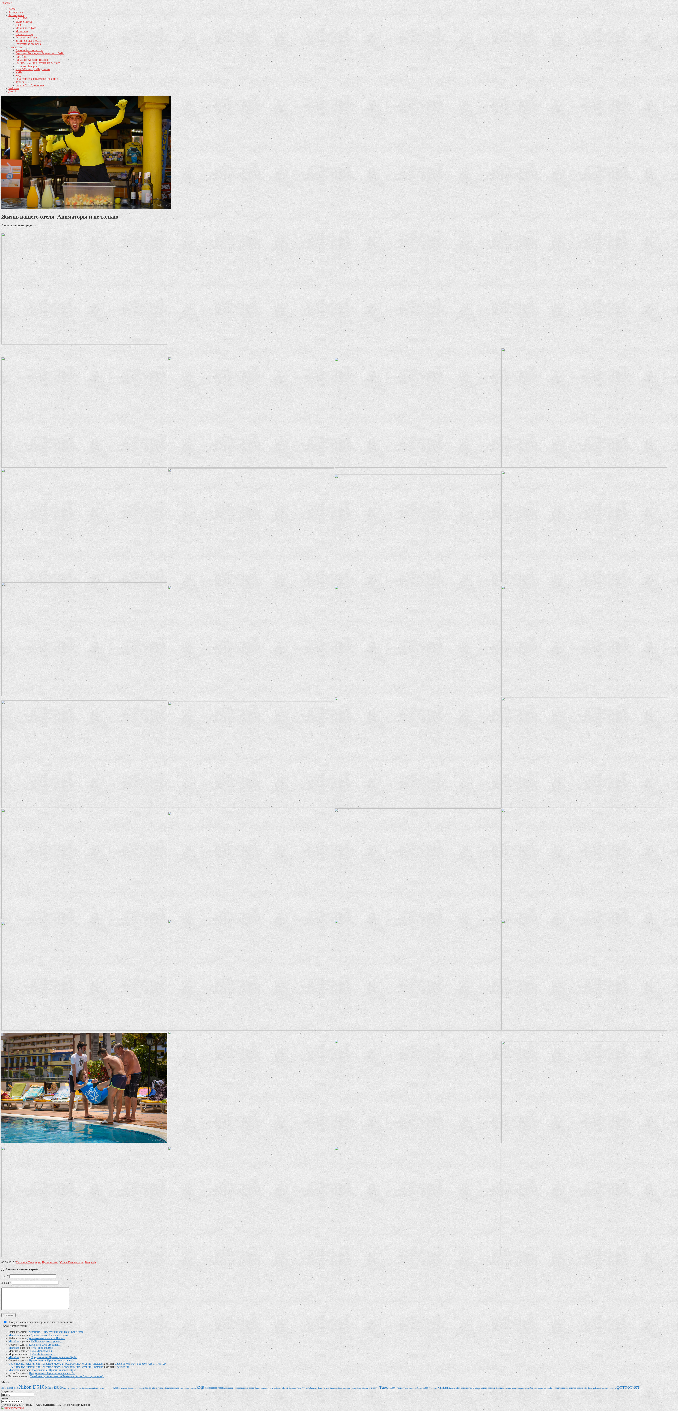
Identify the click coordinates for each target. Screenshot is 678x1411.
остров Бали (549, 1388)
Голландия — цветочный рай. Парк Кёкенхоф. (55, 1331)
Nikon (4, 1388)
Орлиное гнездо (349, 1388)
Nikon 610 (12, 1387)
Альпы (116, 1387)
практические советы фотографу (571, 1388)
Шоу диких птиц (464, 1388)
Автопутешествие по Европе (75, 1388)
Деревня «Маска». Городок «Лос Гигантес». (141, 1363)
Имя (5, 1276)
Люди (19, 24)
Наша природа (24, 34)
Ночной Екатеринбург (332, 1388)
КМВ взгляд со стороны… (47, 1341)
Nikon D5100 (54, 1387)
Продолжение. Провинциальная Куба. (54, 1357)
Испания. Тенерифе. (28, 66)
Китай (285, 1388)
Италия (193, 1388)
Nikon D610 (31, 1387)
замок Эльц (538, 1388)
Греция (139, 1388)
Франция (443, 1387)
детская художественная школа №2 (518, 1388)
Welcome (13, 88)
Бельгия (124, 1388)
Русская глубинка (26, 37)
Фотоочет (433, 1388)
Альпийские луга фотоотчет (100, 1388)
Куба (18, 75)
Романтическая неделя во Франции (37, 78)
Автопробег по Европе (29, 50)
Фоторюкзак (15, 12)
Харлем (451, 1388)
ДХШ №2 (21, 18)
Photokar (6, 2)
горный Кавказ (495, 1388)
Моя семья (22, 31)
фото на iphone (594, 1388)
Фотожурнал (16, 15)
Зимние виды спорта (28, 40)
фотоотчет (628, 1387)
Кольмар (292, 1388)
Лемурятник (122, 1366)
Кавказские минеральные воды (238, 1388)
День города (158, 1388)
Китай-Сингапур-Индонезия (33, 69)
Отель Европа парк (71, 1262)
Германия (21, 56)
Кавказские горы (214, 1387)
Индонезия (184, 1388)
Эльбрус (476, 1388)
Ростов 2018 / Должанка (30, 85)
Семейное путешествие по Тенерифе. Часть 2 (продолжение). (67, 1376)
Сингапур (374, 1388)
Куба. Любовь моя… (43, 1347)
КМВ (19, 72)
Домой (12, 91)
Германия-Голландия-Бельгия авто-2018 (40, 53)
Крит (299, 1388)
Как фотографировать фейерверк (268, 1388)
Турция (20, 81)
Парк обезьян (362, 1388)
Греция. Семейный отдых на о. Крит (38, 62)
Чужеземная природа (28, 43)
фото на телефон (609, 1388)
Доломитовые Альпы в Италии (50, 1335)
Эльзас (484, 1388)
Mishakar (13, 1335)
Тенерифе (90, 1262)
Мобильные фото (26, 27)
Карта (12, 8)
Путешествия (16, 47)
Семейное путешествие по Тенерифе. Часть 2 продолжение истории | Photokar (55, 1363)
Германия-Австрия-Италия (32, 59)
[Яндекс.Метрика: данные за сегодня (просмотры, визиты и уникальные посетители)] (12, 1408)
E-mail (6, 1282)
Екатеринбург (24, 21)
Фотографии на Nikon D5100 (415, 1388)
